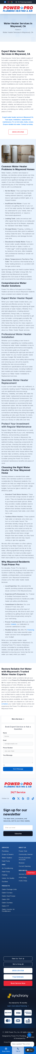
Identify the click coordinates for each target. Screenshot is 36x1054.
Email (4, 740)
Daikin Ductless (7, 903)
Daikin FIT (5, 906)
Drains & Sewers (7, 854)
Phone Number (8, 748)
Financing (30, 630)
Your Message (7, 755)
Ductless (5, 881)
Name (5, 733)
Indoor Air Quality (8, 878)
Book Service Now (18, 983)
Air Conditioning (7, 868)
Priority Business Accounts (24, 858)
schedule (4, 704)
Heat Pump (6, 861)
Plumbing (5, 851)
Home (17, 30)
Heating (4, 875)
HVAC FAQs (23, 881)
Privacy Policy (8, 1042)
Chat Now (31, 873)
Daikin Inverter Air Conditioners (8, 910)
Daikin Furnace (7, 893)
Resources (23, 870)
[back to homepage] (17, 9)
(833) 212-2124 (18, 132)
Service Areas (24, 874)
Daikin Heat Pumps (8, 896)
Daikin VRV (6, 899)
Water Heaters (7, 858)
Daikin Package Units (9, 889)
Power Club (23, 851)
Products (6, 886)
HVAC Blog (22, 877)
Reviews (21, 863)
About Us (22, 847)
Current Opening (24, 866)
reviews (13, 624)
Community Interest (25, 854)
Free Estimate (18, 977)
